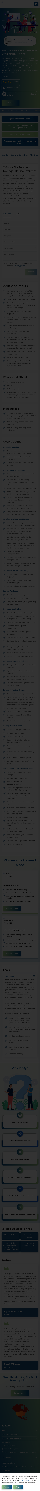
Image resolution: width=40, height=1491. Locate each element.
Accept (6, 1487)
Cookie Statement (24, 1480)
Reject (18, 1487)
